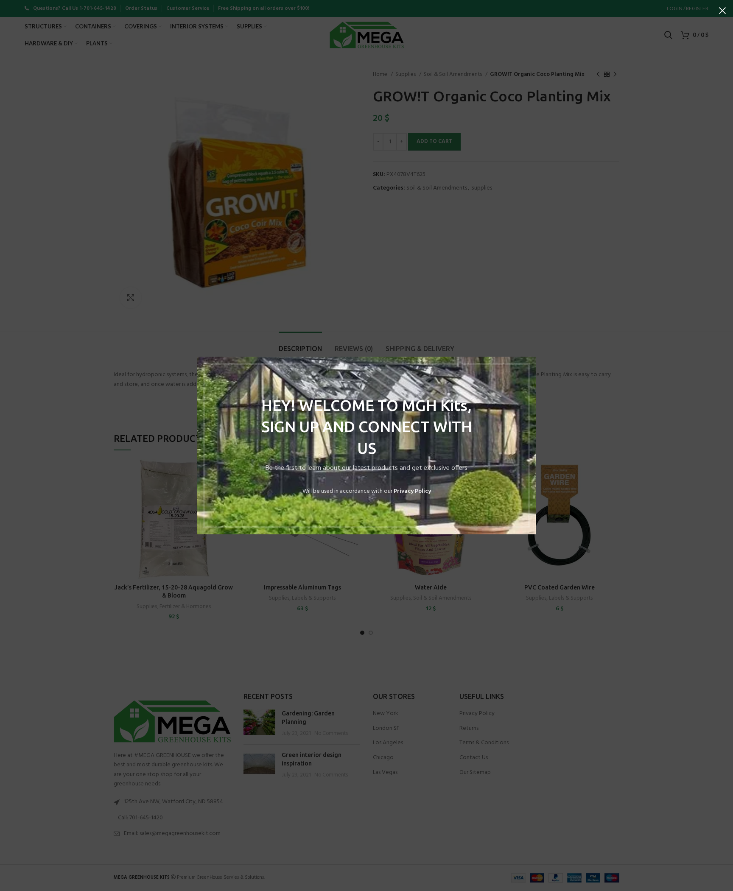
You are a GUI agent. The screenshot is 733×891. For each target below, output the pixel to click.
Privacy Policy (412, 491)
